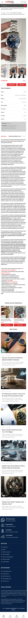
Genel (8, 127)
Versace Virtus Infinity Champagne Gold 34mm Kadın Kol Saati (6, 320)
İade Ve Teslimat (6, 554)
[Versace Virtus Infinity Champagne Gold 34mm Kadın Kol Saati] (7, 312)
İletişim (4, 549)
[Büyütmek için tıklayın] (3, 60)
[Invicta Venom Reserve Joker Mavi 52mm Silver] (20, 312)
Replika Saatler (8, 128)
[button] (2, 40)
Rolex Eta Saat (6, 581)
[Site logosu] (9, 1)
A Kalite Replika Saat (7, 571)
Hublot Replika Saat (7, 578)
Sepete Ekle (12, 84)
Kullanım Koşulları (6, 559)
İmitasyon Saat (6, 573)
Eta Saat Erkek (13, 125)
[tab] (4, 136)
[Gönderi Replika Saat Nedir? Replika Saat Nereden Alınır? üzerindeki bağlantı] (13, 486)
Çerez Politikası (6, 561)
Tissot (7, 12)
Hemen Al (22, 84)
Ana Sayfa (3, 12)
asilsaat (5, 351)
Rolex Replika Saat (6, 576)
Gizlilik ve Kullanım (6, 552)
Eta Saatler (4, 127)
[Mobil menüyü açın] (2, 2)
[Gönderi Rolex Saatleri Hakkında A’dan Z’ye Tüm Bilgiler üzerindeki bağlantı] (13, 414)
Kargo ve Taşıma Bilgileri (8, 556)
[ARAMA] (25, 6)
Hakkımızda (5, 547)
